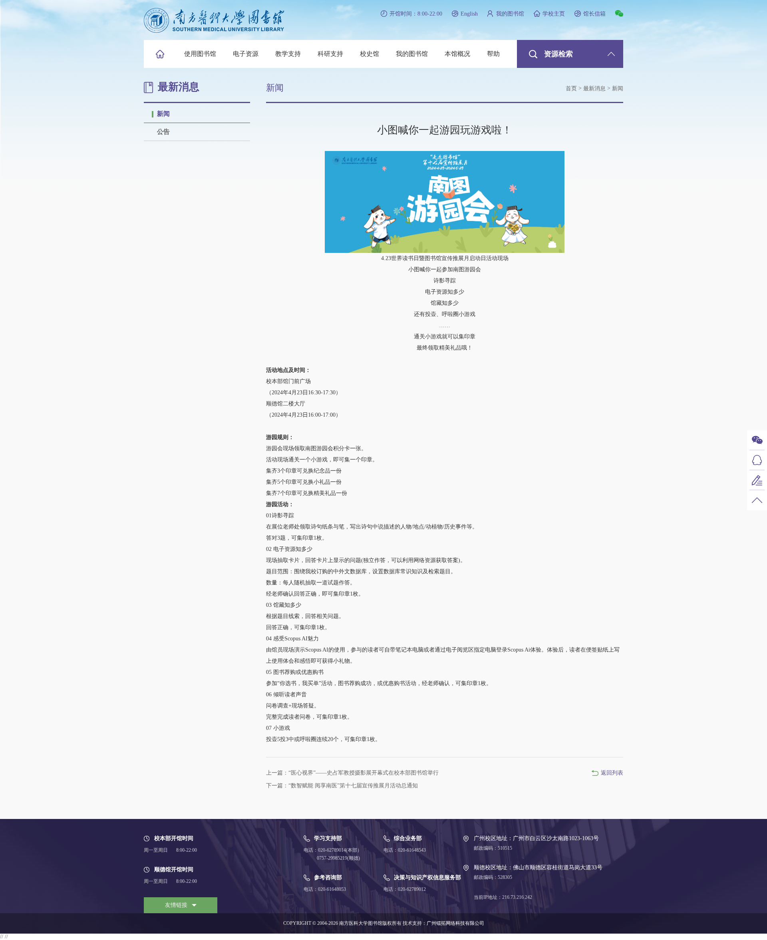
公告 (163, 131)
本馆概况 (457, 53)
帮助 (493, 53)
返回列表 (612, 773)
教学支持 (288, 53)
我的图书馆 (510, 14)
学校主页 (553, 14)
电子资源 (245, 53)
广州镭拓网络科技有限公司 (455, 923)
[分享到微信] (619, 13)
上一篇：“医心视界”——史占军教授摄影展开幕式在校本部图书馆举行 (352, 773)
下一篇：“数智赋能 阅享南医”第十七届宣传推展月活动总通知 (342, 786)
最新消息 (594, 88)
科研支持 (330, 53)
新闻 (163, 113)
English (469, 14)
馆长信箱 (594, 14)
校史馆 (369, 53)
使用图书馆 (200, 53)
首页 (571, 88)
